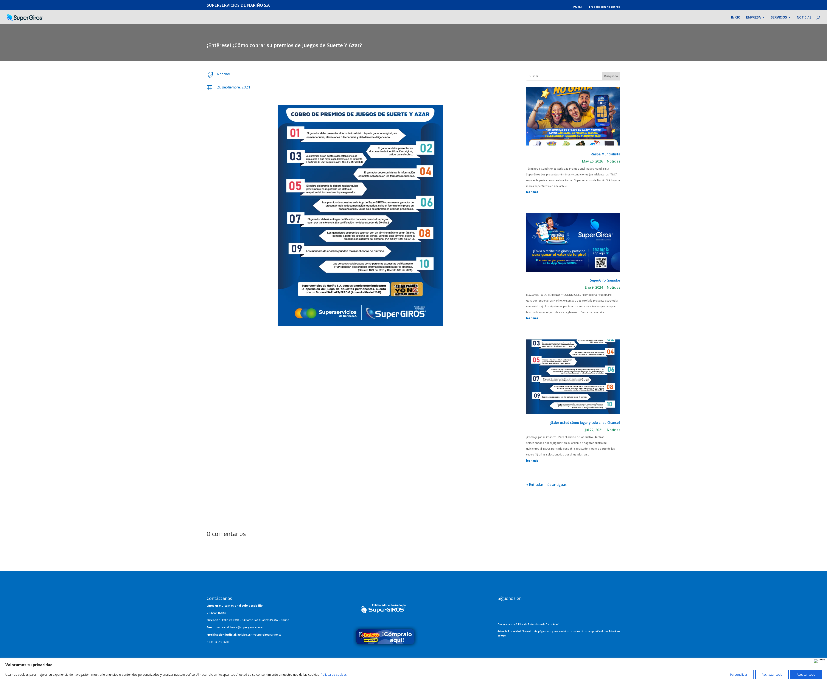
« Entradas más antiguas (546, 484)
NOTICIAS (804, 18)
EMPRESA (753, 18)
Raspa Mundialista (605, 154)
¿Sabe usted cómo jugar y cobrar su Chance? (584, 422)
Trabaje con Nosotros (604, 7)
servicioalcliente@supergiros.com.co (240, 627)
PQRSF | (579, 7)
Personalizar (738, 674)
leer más (532, 192)
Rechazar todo (772, 674)
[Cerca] (819, 661)
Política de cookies (334, 674)
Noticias (223, 74)
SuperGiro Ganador (605, 280)
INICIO (735, 18)
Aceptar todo (806, 674)
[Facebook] (503, 607)
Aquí (555, 624)
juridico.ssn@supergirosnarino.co (259, 635)
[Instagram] (514, 607)
